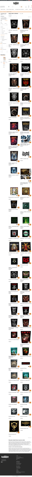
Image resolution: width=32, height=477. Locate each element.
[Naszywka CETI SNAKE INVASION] (14, 335)
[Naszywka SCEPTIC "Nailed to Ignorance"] (25, 191)
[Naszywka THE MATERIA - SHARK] (14, 387)
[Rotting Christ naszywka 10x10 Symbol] (14, 287)
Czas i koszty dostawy (18, 463)
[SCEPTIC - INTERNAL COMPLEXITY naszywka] (25, 205)
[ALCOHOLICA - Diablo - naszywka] (25, 246)
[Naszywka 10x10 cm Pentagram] (14, 274)
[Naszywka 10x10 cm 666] (25, 260)
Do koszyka (18, 28)
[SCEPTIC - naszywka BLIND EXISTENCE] (14, 261)
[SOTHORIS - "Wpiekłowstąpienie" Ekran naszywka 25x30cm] (14, 140)
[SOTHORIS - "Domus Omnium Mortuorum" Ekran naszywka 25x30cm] (25, 126)
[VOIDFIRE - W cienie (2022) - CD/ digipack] (5, 58)
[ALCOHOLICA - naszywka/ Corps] (14, 233)
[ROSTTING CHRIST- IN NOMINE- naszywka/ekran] (14, 323)
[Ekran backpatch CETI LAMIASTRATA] (14, 351)
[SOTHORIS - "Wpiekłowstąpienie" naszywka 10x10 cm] (14, 126)
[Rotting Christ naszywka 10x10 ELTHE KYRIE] (25, 287)
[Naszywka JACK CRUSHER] (14, 399)
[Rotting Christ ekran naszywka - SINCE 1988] (25, 311)
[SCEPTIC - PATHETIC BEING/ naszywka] (25, 220)
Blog (16, 459)
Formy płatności (18, 462)
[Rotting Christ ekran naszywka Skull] (25, 323)
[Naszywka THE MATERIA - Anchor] (25, 387)
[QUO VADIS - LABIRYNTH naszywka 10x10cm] (14, 82)
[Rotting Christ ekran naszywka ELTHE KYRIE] (14, 311)
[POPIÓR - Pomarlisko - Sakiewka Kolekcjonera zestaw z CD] (25, 139)
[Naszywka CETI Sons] (14, 411)
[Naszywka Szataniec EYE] (14, 426)
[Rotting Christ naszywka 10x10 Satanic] (14, 299)
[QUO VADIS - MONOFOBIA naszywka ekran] (25, 24)
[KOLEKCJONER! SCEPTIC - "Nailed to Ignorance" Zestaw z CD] (25, 174)
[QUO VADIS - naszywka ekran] (14, 24)
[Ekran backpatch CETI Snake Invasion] (25, 337)
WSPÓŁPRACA (18, 458)
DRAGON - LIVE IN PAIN (4, 33)
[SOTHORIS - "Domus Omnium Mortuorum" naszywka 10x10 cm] (25, 111)
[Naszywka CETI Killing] (25, 399)
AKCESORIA (4, 11)
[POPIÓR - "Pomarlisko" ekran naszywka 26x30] (14, 156)
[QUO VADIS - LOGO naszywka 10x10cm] (25, 67)
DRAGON (3, 32)
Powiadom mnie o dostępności (30, 142)
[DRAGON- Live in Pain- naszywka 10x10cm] (25, 96)
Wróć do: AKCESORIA (4, 17)
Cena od (1, 23)
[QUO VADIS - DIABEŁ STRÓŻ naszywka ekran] (25, 38)
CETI (2, 29)
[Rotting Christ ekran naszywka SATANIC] (14, 204)
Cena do (5, 23)
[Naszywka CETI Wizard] (25, 411)
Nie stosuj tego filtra (4, 43)
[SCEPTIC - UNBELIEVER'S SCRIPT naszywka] (14, 220)
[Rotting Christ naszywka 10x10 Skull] (25, 299)
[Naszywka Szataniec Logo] (25, 423)
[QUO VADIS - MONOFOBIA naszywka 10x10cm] (14, 67)
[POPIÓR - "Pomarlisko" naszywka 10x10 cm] (14, 170)
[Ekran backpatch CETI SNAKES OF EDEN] (14, 363)
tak (2, 44)
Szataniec (1, 11)
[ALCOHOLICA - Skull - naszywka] (14, 246)
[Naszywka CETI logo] (25, 363)
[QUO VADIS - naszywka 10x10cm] (25, 53)
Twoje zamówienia (18, 467)
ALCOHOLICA (3, 28)
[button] (21, 6)
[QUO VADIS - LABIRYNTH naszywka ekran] (14, 38)
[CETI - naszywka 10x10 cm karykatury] (25, 274)
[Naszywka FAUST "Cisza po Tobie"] (14, 191)
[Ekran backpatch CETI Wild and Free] (25, 351)
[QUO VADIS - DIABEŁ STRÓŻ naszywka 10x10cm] (25, 82)
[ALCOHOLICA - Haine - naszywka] (25, 233)
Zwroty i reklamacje (18, 464)
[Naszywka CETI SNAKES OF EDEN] (14, 375)
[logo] (8, 457)
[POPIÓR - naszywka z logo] (25, 154)
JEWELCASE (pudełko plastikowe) (4, 40)
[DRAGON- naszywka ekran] (14, 111)
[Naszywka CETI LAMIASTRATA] (25, 375)
